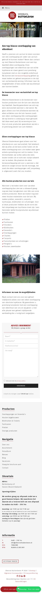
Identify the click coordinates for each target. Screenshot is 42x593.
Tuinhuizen (6, 424)
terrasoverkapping (22, 76)
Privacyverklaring (31, 573)
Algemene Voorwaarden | (14, 573)
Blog (4, 458)
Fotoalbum (6, 451)
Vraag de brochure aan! (11, 464)
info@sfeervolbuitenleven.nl (21, 543)
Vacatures (6, 461)
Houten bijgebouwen (10, 418)
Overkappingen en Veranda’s (14, 414)
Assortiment (7, 448)
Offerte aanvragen (10, 589)
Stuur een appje (33, 589)
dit (18, 3)
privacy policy (21, 381)
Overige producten (9, 431)
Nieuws (5, 455)
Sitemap (32, 571)
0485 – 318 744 (20, 504)
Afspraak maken (10, 561)
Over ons (5, 445)
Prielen (5, 427)
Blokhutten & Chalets (11, 421)
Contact (5, 468)
